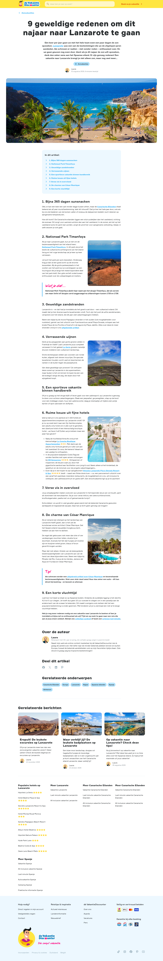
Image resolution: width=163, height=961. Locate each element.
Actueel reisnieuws (59, 909)
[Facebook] (131, 952)
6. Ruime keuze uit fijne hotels (63, 178)
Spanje (111, 685)
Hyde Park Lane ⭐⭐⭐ (28, 840)
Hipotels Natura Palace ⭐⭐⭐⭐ (32, 835)
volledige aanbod (83, 619)
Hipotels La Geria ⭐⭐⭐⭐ (30, 792)
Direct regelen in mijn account (31, 909)
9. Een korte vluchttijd (59, 189)
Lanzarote (58, 46)
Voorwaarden (23, 952)
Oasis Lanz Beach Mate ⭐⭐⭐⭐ (32, 851)
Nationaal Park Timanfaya (54, 247)
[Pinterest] (137, 952)
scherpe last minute (111, 619)
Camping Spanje (25, 885)
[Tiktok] (118, 952)
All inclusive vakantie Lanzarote (63, 800)
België (63, 952)
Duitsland (54, 952)
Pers (85, 922)
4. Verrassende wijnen (59, 171)
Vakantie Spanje (25, 863)
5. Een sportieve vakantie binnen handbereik (69, 174)
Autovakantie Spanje (27, 879)
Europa (65, 685)
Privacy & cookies (39, 952)
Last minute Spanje (26, 874)
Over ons (87, 909)
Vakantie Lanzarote (58, 790)
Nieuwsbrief (56, 918)
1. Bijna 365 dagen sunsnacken (63, 160)
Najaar (85, 685)
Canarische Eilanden (106, 207)
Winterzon (47, 689)
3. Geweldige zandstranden (61, 167)
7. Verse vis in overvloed (60, 182)
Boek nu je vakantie (130, 4)
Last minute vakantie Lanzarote (64, 795)
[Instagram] (124, 952)
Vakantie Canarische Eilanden (95, 790)
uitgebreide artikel (70, 328)
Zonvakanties (28, 13)
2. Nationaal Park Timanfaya (62, 164)
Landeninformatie (58, 914)
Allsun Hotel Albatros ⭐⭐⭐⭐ (31, 830)
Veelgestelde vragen (26, 914)
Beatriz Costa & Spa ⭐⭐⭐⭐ (31, 846)
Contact (21, 918)
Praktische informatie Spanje (30, 890)
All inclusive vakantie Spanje (30, 869)
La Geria (67, 347)
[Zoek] (48, 4)
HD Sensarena (54, 460)
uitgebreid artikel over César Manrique (85, 576)
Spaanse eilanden (98, 685)
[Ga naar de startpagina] (29, 4)
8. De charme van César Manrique (64, 185)
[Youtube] (143, 952)
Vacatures (88, 918)
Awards (87, 914)
